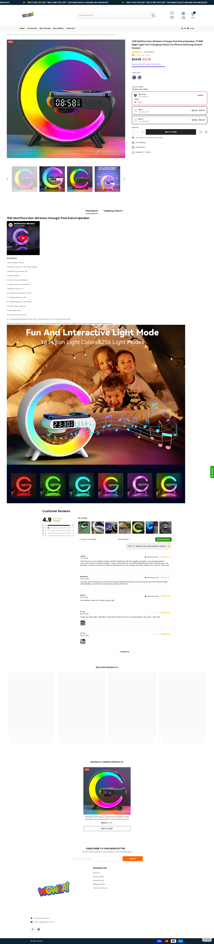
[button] (7, 179)
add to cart (171, 132)
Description (92, 210)
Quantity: (135, 127)
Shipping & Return (113, 210)
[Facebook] (33, 929)
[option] (66, 99)
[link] (183, 15)
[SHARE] (205, 132)
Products (16, 35)
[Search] (116, 15)
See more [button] (165, 565)
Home (9, 35)
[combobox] (113, 15)
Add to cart (107, 828)
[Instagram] (39, 929)
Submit (132, 858)
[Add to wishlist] (200, 132)
